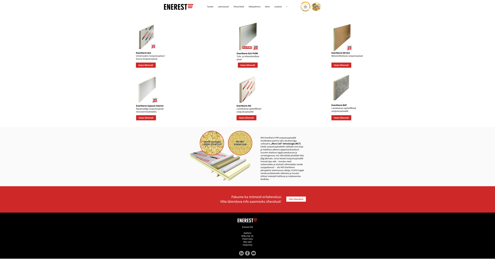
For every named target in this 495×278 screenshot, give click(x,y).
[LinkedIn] (241, 253)
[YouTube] (253, 253)
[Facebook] (247, 253)
